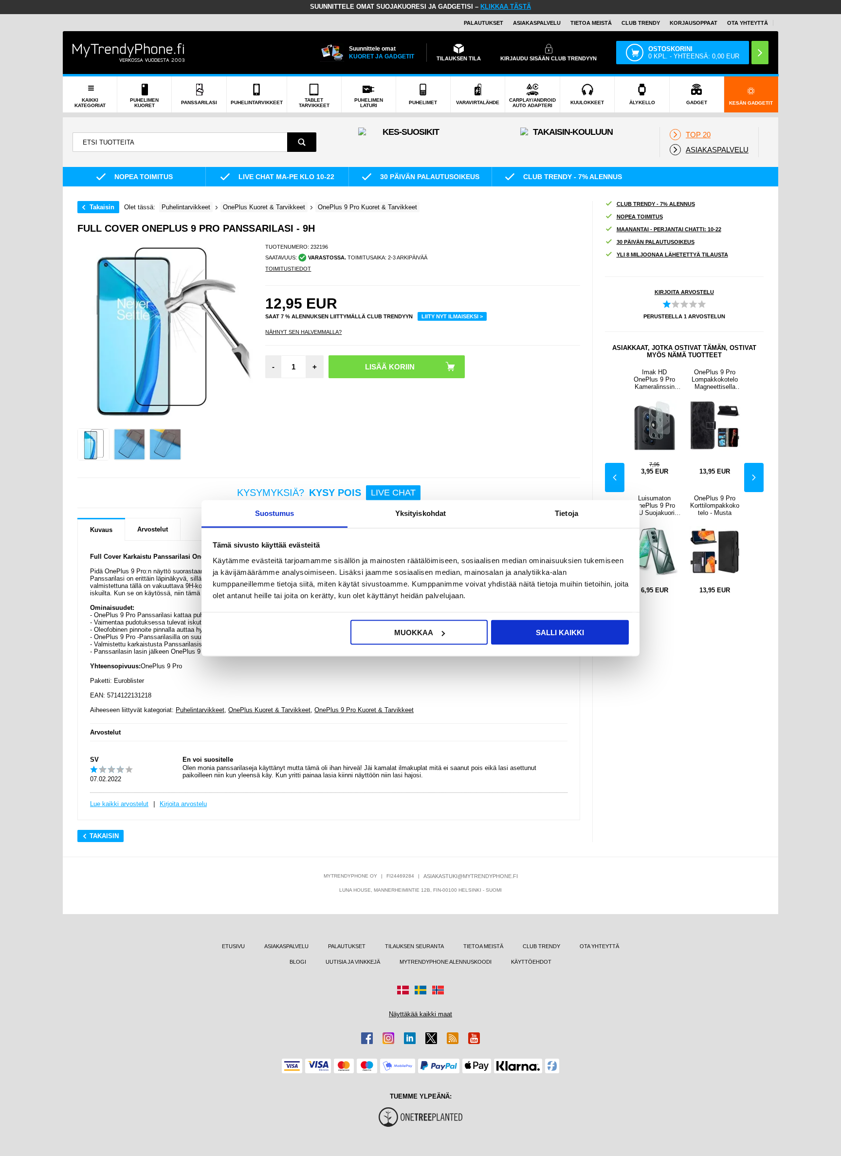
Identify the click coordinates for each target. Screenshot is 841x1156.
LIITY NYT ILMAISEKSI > (452, 316)
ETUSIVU (233, 946)
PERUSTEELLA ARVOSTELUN (684, 316)
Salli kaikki (560, 632)
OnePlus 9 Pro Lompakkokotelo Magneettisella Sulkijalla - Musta (715, 379)
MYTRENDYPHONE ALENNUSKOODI (446, 962)
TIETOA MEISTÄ (591, 23)
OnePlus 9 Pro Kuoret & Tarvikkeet (364, 710)
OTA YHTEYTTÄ (747, 23)
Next (754, 477)
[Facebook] (367, 1038)
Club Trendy (641, 23)
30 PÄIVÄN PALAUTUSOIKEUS (656, 242)
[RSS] (452, 1038)
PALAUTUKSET (483, 23)
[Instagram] (388, 1038)
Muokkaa (413, 632)
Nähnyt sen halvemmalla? (303, 332)
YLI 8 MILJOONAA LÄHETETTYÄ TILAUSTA (672, 254)
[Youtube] (474, 1038)
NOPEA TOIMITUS (640, 217)
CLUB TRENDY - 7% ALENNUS (656, 204)
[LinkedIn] (410, 1038)
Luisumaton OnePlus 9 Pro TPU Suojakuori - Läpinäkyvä (654, 505)
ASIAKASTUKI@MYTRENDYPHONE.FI (470, 876)
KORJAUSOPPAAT (693, 23)
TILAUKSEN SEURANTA (414, 946)
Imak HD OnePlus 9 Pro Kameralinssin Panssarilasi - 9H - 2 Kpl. (654, 379)
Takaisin (102, 207)
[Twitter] (431, 1038)
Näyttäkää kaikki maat (420, 1014)
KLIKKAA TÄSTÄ (505, 6)
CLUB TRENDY (541, 946)
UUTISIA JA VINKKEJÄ (353, 962)
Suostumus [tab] (274, 513)
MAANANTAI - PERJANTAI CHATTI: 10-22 (669, 229)
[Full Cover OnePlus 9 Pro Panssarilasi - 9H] (93, 444)
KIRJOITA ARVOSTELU (684, 292)
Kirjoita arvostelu (183, 803)
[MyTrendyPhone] (128, 52)
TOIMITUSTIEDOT (288, 269)
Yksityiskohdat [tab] (420, 513)
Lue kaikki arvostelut (119, 803)
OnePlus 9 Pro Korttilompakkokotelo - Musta (714, 505)
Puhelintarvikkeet (200, 710)
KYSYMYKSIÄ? (326, 492)
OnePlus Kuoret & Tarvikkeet (269, 710)
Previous (614, 477)
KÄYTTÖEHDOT (531, 962)
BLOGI (298, 962)
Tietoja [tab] (566, 513)
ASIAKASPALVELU (537, 23)
